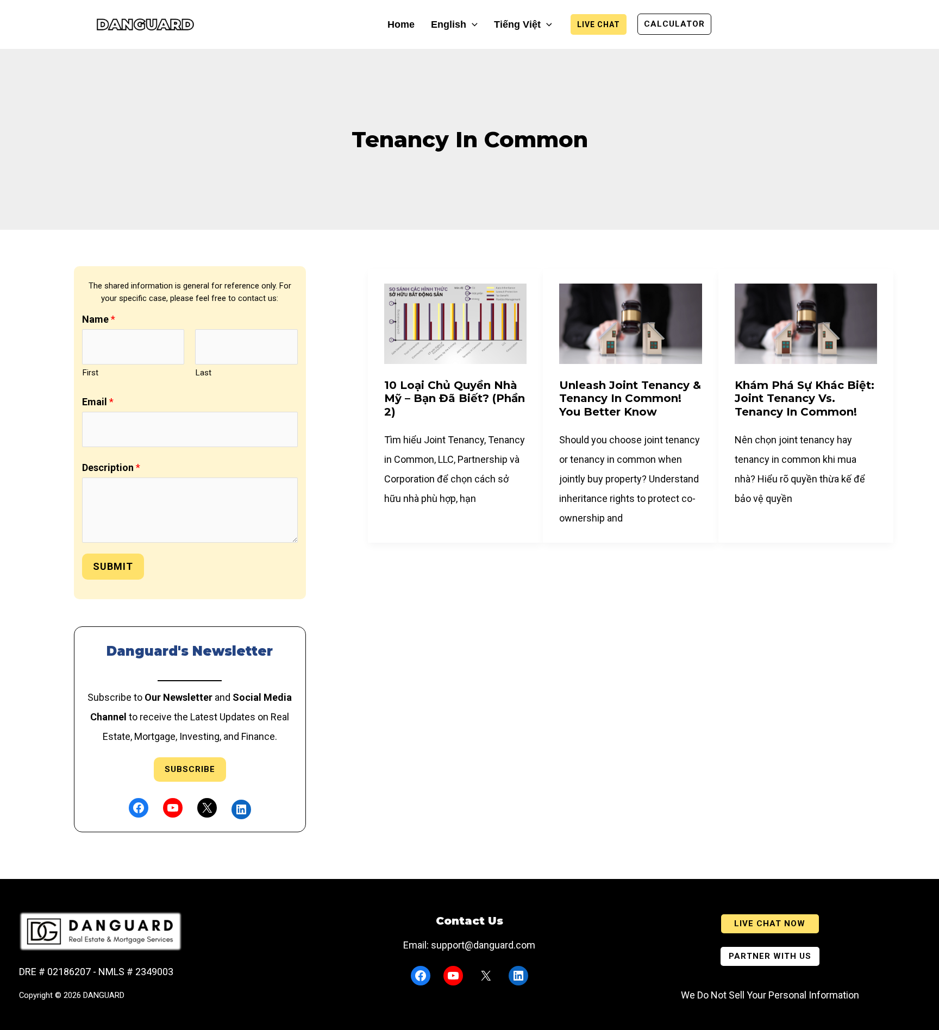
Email (98, 401)
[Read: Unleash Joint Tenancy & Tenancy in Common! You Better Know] (630, 323)
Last (203, 373)
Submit (113, 566)
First (90, 373)
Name (98, 319)
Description (111, 467)
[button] (472, 25)
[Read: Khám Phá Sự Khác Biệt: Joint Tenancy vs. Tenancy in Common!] (806, 323)
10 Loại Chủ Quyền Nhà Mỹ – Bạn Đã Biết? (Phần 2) (454, 398)
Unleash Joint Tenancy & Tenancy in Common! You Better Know (630, 398)
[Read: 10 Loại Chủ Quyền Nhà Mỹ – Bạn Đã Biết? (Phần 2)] (455, 323)
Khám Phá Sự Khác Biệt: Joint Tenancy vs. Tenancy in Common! (804, 398)
